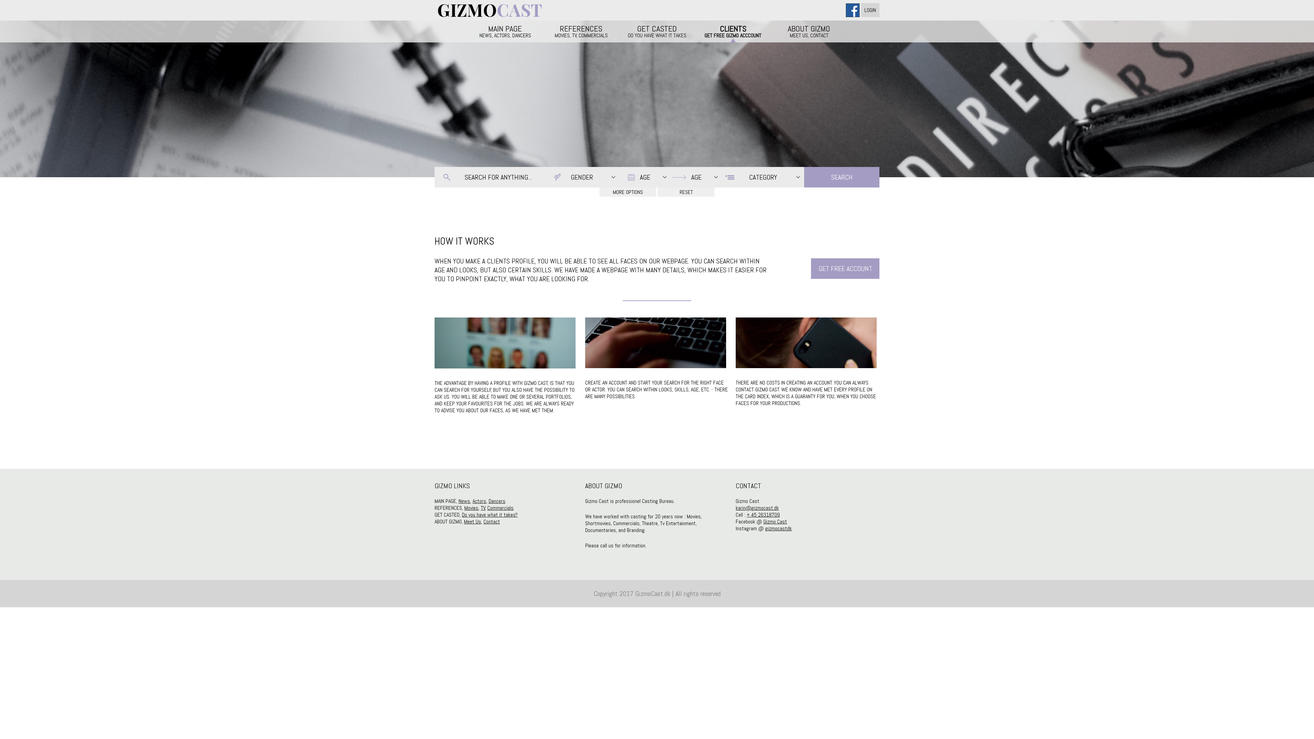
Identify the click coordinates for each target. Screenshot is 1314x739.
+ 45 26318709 (763, 514)
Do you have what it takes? (490, 514)
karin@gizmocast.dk (757, 507)
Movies (471, 507)
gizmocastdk (778, 528)
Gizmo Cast (775, 521)
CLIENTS (733, 31)
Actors (479, 501)
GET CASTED (657, 31)
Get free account (845, 268)
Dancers (497, 501)
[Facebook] (853, 10)
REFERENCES (581, 31)
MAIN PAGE (505, 31)
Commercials (500, 507)
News (464, 501)
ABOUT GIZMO (809, 31)
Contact (492, 521)
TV (483, 507)
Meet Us (472, 521)
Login (870, 10)
